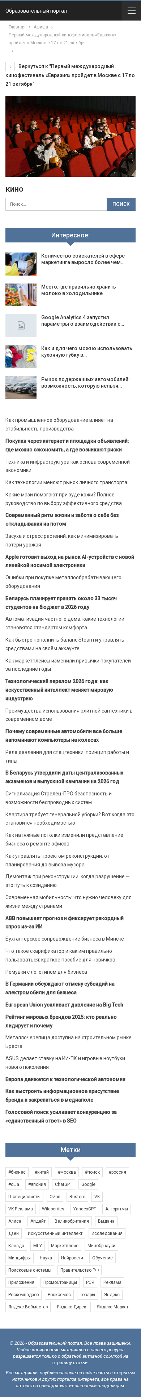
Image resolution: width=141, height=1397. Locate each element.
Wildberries (53, 1208)
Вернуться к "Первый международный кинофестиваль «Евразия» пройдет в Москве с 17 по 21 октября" (70, 75)
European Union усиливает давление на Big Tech (64, 1005)
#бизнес (17, 1172)
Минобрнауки (101, 1245)
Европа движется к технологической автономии (65, 1079)
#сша (13, 1184)
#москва (67, 1172)
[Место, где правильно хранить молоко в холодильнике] (21, 295)
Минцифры (19, 1257)
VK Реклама (20, 1208)
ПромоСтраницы (60, 1282)
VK (97, 1196)
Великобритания (72, 1221)
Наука (46, 1257)
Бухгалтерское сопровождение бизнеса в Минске (64, 939)
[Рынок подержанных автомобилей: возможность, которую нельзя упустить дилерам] (21, 387)
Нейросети (72, 1257)
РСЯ (90, 1282)
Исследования (107, 1233)
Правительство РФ (79, 1270)
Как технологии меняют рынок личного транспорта (66, 482)
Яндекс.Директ (72, 1306)
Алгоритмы (116, 1208)
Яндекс (112, 1294)
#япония (37, 1184)
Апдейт (38, 1221)
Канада (16, 1245)
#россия (117, 1172)
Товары (87, 1294)
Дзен (13, 1233)
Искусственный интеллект (55, 1233)
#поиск (92, 1172)
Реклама (112, 1282)
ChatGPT (63, 1184)
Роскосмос (59, 1294)
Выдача (106, 1221)
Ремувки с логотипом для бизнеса (46, 972)
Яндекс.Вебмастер (28, 1306)
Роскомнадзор (23, 1294)
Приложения (21, 1282)
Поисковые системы (29, 1270)
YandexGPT (84, 1208)
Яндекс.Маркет (112, 1306)
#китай (42, 1172)
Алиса (14, 1221)
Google (88, 1184)
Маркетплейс (64, 1245)
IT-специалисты (24, 1196)
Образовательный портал (36, 11)
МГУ (37, 1245)
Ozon (55, 1196)
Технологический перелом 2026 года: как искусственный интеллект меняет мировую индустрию (59, 689)
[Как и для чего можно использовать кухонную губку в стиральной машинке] (21, 356)
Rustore (77, 1196)
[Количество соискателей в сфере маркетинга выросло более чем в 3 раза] (21, 264)
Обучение (102, 1257)
